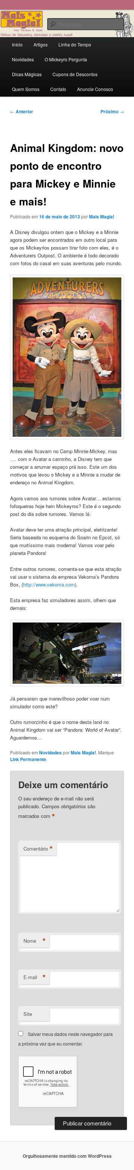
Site (27, 1013)
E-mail (34, 977)
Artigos (41, 44)
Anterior (21, 111)
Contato (58, 89)
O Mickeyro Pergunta (66, 59)
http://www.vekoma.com (49, 584)
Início (17, 44)
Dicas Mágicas (27, 74)
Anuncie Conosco (95, 89)
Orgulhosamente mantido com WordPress (67, 1156)
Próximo (112, 111)
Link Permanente (28, 759)
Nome (34, 941)
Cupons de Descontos (75, 74)
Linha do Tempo (74, 44)
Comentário (38, 849)
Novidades (23, 59)
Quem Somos (25, 89)
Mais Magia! (101, 216)
